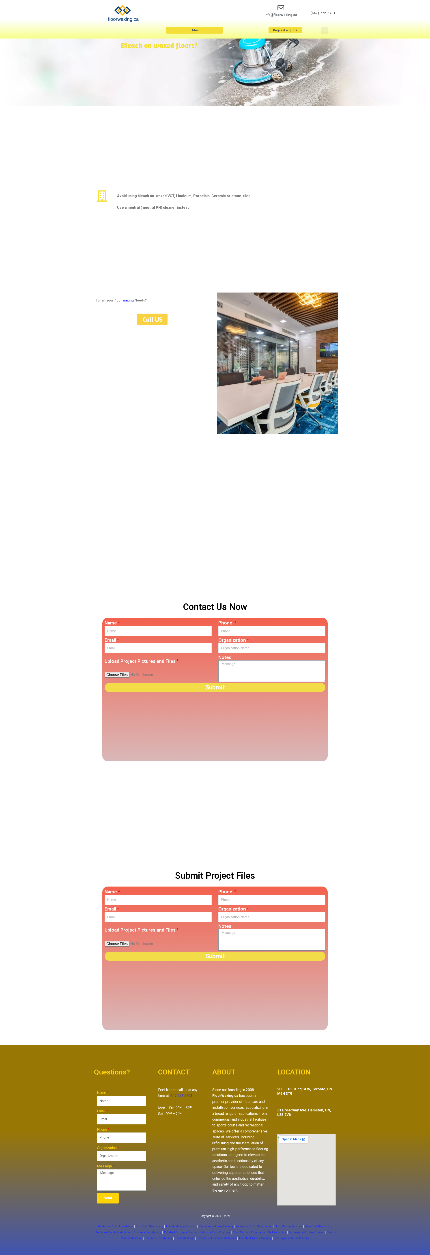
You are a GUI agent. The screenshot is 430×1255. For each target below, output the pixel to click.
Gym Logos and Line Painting (291, 1238)
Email (110, 640)
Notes (224, 657)
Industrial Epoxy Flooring (181, 1226)
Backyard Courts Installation (113, 1232)
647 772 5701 (181, 1096)
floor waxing (124, 300)
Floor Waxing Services (288, 1226)
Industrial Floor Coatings (215, 1232)
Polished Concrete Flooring (181, 1232)
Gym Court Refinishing (149, 1226)
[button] (194, 30)
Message (104, 1166)
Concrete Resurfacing (147, 1232)
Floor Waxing (241, 1232)
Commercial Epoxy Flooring (216, 1226)
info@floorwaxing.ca (280, 15)
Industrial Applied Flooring (255, 1238)
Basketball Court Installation (115, 1226)
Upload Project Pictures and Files (140, 661)
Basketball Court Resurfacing (254, 1226)
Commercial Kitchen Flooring (306, 1232)
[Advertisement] (275, 72)
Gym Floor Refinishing (318, 1226)
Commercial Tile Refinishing (268, 1232)
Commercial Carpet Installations (217, 1238)
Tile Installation (184, 1238)
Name (111, 623)
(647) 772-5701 (322, 13)
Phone (225, 623)
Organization (232, 640)
